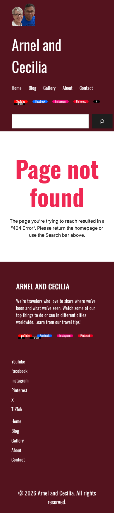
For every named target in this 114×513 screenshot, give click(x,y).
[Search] (102, 121)
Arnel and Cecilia (36, 55)
